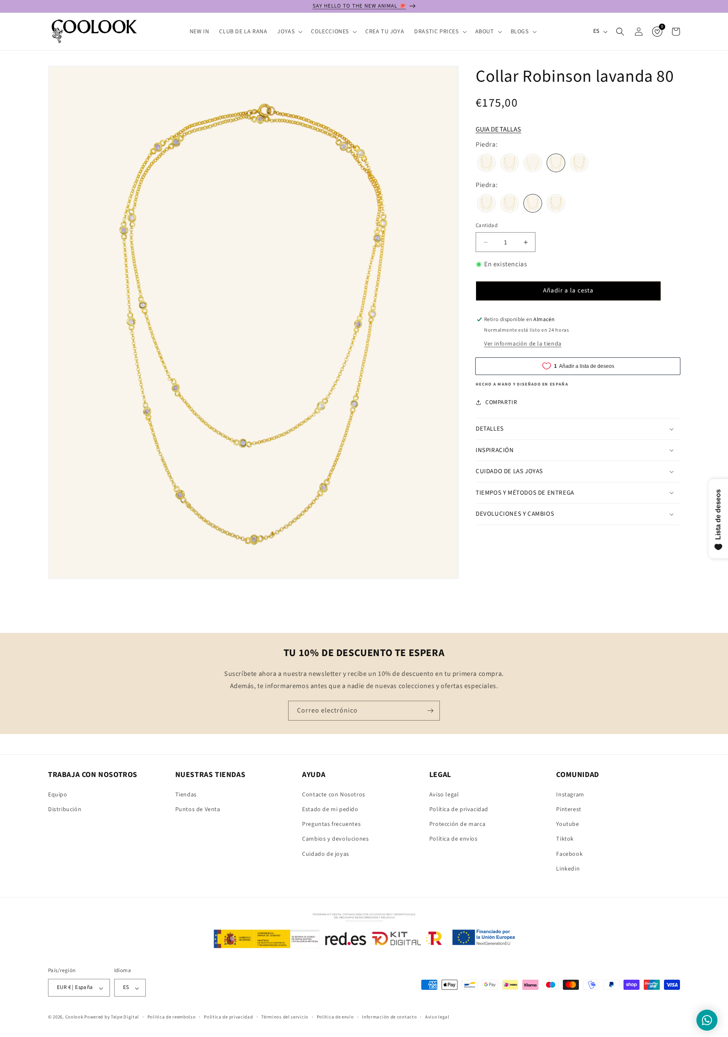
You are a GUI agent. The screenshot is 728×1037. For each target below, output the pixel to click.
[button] (289, 31)
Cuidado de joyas (325, 853)
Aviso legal (444, 794)
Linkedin (568, 868)
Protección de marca (457, 824)
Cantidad (487, 225)
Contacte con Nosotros (333, 794)
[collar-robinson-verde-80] (579, 164)
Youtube (567, 824)
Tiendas (186, 794)
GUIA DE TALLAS (498, 129)
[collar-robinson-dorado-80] (509, 164)
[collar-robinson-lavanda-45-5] (532, 164)
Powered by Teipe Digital (111, 1017)
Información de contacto (389, 1017)
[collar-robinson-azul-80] (486, 164)
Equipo (57, 794)
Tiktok (565, 839)
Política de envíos (453, 839)
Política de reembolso (171, 1017)
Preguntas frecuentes (331, 824)
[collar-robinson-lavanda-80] (556, 164)
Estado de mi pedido (330, 809)
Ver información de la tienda (523, 344)
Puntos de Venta (197, 809)
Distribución (64, 809)
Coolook (74, 1017)
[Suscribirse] (430, 711)
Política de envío (335, 1017)
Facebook (569, 853)
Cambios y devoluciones (335, 839)
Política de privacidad (458, 809)
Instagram (570, 794)
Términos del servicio (284, 1017)
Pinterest (568, 809)
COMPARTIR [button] (501, 402)
